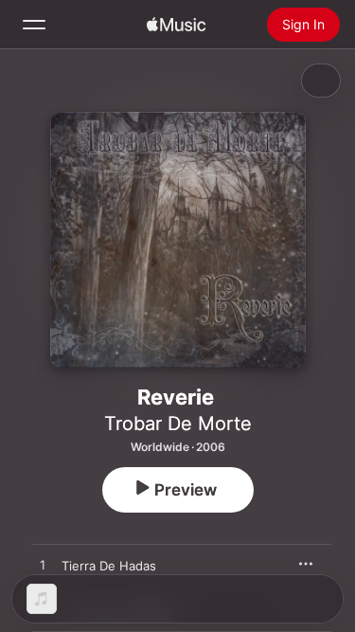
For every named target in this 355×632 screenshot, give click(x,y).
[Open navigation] (34, 24)
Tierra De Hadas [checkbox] (109, 565)
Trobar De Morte (178, 423)
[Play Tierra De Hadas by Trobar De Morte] (43, 565)
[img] (176, 24)
